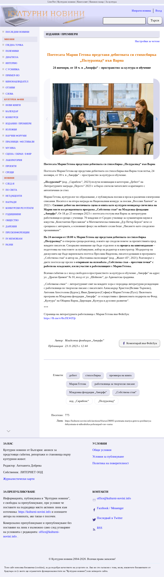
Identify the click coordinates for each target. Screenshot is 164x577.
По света (11, 190)
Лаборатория (14, 160)
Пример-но (12, 75)
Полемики (12, 51)
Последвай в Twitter (110, 518)
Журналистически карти (19, 478)
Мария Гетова (77, 383)
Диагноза (12, 57)
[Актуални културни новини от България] (44, 16)
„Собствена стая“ (125, 392)
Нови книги (13, 105)
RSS (99, 527)
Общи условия (101, 450)
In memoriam (14, 238)
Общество (12, 220)
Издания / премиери (18, 123)
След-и (10, 183)
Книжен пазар (96, 1)
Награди (11, 202)
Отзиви (10, 87)
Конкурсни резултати (20, 208)
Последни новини (17, 32)
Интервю (11, 63)
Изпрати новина (141, 10)
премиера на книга (120, 375)
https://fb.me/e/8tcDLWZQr (60, 318)
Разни (9, 244)
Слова (9, 93)
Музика (11, 148)
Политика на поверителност (110, 463)
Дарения (11, 226)
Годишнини (13, 214)
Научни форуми (16, 135)
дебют (73, 375)
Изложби (11, 129)
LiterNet (52, 1)
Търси (155, 20)
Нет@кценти (14, 196)
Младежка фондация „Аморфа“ (88, 392)
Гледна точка (14, 45)
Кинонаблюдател (17, 81)
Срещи (10, 172)
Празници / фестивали (20, 141)
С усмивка (12, 69)
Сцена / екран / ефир (18, 154)
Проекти (11, 166)
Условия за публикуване (108, 456)
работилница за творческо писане (115, 383)
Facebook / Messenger (110, 508)
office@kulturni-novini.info (114, 498)
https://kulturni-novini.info (35, 511)
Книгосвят (82, 1)
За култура (111, 1)
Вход (158, 10)
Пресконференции (17, 232)
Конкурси (12, 117)
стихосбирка (93, 375)
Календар (12, 111)
